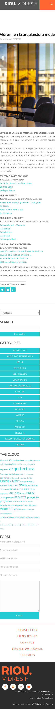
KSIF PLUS (28, 489)
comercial (23, 478)
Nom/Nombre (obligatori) (12, 541)
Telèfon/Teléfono (8, 558)
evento (30, 481)
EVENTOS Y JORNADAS (20, 385)
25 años (19, 464)
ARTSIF (20, 362)
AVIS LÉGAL (37, 704)
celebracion (29, 474)
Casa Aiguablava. (8, 239)
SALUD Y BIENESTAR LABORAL (19, 438)
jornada (6, 489)
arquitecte (4, 470)
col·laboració (14, 478)
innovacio (33, 485)
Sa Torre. (4, 205)
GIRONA (23, 485)
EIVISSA (29, 478)
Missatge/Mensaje (9, 575)
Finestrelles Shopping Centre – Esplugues (20, 202)
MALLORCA (15, 493)
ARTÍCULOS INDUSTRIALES (20, 356)
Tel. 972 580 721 (47, 694)
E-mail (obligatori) (8, 550)
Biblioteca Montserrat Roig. (13, 261)
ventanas (19, 505)
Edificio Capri (6, 186)
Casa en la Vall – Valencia (12, 225)
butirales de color (16, 474)
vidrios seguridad (6, 513)
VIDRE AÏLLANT (30, 505)
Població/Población (9, 566)
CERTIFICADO (4, 478)
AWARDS (20, 415)
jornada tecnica (16, 489)
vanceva (3, 505)
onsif (24, 493)
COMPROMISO (20, 379)
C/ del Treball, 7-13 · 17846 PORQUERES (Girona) (34, 691)
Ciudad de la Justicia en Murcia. (15, 254)
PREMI (30, 493)
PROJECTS (20, 432)
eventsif (3, 485)
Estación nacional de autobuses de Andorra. (21, 251)
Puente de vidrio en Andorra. (14, 258)
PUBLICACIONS (19, 501)
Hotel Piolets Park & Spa (11, 209)
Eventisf (23, 482)
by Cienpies (48, 704)
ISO (1, 489)
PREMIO (3, 498)
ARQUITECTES (20, 350)
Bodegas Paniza (7, 190)
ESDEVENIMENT (10, 481)
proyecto (33, 497)
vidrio (17, 509)
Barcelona (4, 474)
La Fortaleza (6, 213)
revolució (29, 501)
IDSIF (19, 397)
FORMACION (13, 485)
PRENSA (20, 421)
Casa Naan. (5, 228)
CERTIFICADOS (20, 373)
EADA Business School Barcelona (16, 183)
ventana (11, 505)
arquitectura (21, 469)
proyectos (6, 501)
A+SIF (25, 464)
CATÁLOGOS (20, 368)
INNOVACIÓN (19, 403)
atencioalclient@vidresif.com (41, 698)
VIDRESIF (6, 509)
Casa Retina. (6, 232)
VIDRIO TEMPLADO (27, 509)
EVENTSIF (19, 391)
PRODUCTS (20, 426)
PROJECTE (20, 497)
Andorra (31, 464)
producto (10, 498)
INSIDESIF (19, 409)
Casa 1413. (5, 235)
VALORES (19, 444)
